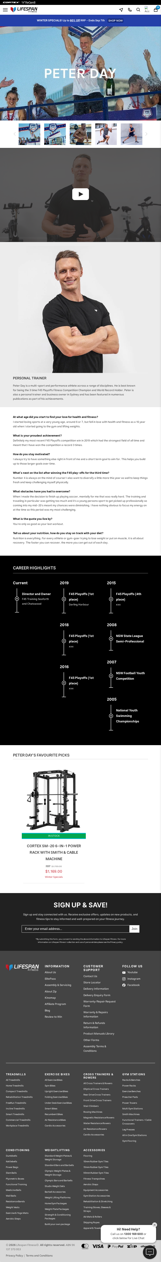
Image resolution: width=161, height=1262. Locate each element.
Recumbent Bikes (54, 1114)
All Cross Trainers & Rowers (97, 1083)
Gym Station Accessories (96, 1196)
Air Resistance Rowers (95, 1129)
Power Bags (12, 1167)
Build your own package (57, 1224)
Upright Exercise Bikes (56, 1091)
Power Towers (129, 1103)
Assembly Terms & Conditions (94, 1048)
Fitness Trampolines (94, 1179)
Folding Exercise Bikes (56, 1097)
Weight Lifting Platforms (57, 1197)
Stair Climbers (91, 1106)
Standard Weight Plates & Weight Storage (58, 1157)
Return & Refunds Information (94, 1025)
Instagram (133, 979)
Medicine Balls (13, 1190)
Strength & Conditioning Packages (58, 1216)
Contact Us (90, 976)
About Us (50, 972)
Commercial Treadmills (18, 1120)
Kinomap (50, 998)
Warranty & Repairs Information (95, 1014)
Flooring (87, 1156)
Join (134, 928)
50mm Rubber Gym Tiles (96, 1173)
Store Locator (92, 982)
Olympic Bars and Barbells (58, 1180)
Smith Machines (131, 1114)
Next (147, 134)
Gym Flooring (129, 1141)
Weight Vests (12, 1207)
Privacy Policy (14, 1256)
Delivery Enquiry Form (96, 995)
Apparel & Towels (92, 1228)
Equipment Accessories (95, 1190)
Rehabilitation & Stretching (98, 1201)
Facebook (133, 985)
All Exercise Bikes (53, 1080)
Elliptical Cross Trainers (96, 1089)
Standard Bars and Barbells (59, 1165)
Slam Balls (11, 1173)
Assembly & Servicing (58, 985)
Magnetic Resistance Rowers (98, 1118)
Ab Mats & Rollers (92, 1217)
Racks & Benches (131, 1080)
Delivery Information (96, 989)
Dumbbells (11, 1156)
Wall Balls (11, 1196)
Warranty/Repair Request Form (99, 1003)
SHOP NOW (115, 21)
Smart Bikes (51, 1109)
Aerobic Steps (13, 1219)
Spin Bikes (50, 1086)
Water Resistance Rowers (97, 1123)
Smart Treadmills (15, 1114)
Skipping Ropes (91, 1222)
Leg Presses (128, 1130)
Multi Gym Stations (132, 1109)
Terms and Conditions (39, 1256)
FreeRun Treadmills (16, 1103)
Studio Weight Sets (55, 1186)
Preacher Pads (130, 1097)
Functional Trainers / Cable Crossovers (136, 1122)
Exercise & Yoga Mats (17, 1213)
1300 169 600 (133, 1234)
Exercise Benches (131, 1091)
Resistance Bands (15, 1201)
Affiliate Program (55, 1004)
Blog (47, 1010)
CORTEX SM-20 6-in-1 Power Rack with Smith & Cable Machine (54, 852)
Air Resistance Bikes (55, 1120)
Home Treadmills (15, 1086)
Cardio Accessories (55, 1126)
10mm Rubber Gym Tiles (95, 1161)
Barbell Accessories (55, 1192)
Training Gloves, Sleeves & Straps (97, 1209)
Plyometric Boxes (15, 1179)
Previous (14, 134)
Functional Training (16, 1184)
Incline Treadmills (15, 1109)
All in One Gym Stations (134, 1135)
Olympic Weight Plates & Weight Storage (57, 1173)
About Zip (51, 991)
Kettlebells (11, 1161)
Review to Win (53, 1017)
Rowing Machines (92, 1112)
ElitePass (50, 979)
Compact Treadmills (16, 1091)
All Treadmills (13, 1080)
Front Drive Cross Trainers (97, 1100)
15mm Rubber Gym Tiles (95, 1167)
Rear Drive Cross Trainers (96, 1095)
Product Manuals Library (98, 1034)
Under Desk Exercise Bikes (58, 1103)
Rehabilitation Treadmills (19, 1097)
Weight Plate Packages (57, 1209)
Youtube (132, 972)
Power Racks (129, 1086)
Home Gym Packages (56, 1203)
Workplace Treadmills (17, 1126)
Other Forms (91, 1040)
